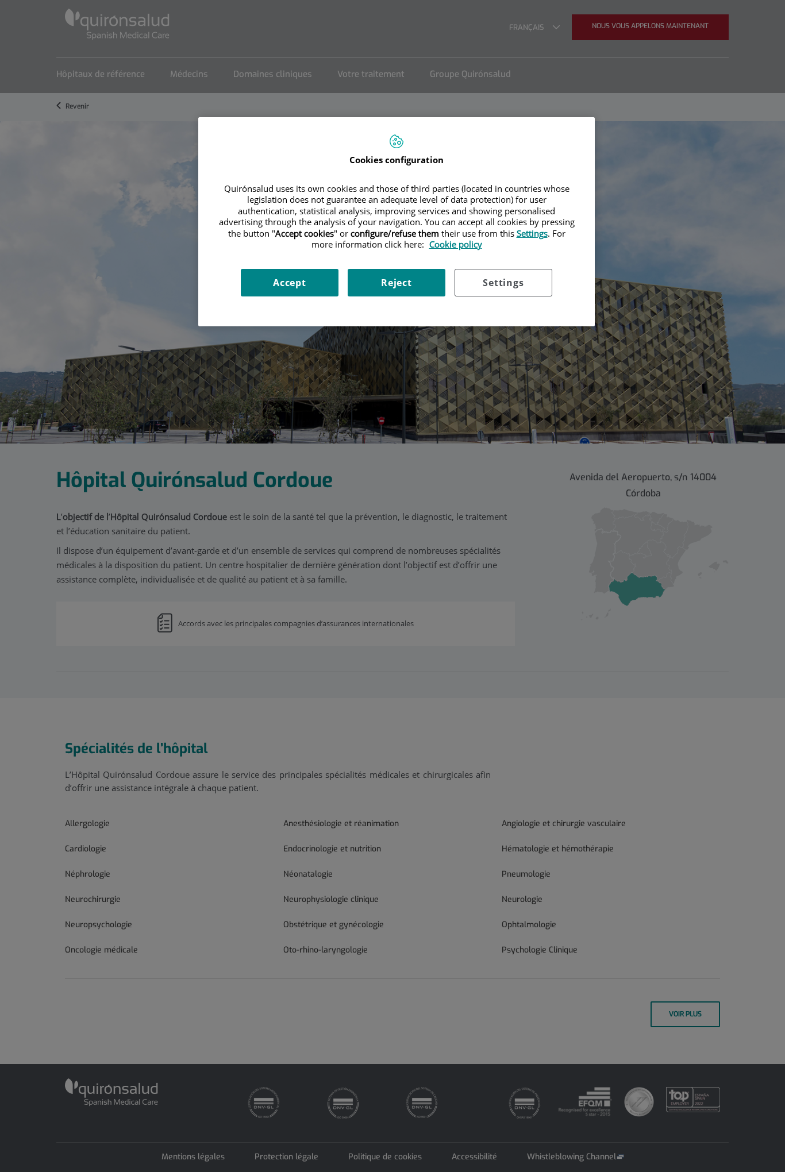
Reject (396, 282)
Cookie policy (455, 244)
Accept (289, 282)
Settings (503, 282)
